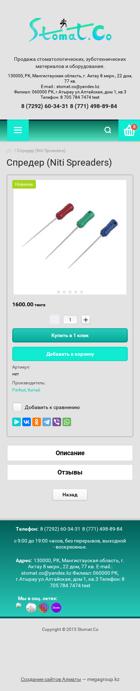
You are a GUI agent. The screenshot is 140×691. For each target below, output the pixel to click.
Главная (9, 150)
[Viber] (56, 422)
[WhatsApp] (66, 422)
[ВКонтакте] (26, 422)
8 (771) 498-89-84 (93, 106)
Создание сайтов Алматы (51, 679)
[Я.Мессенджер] (16, 422)
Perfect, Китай (26, 390)
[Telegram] (46, 422)
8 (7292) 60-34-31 (44, 106)
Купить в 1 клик (70, 335)
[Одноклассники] (36, 422)
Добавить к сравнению (52, 407)
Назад (70, 494)
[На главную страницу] (70, 30)
